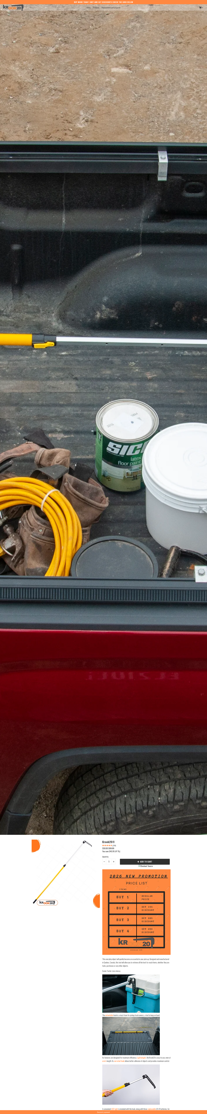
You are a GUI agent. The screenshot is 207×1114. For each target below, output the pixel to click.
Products (96, 7)
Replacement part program (111, 7)
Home (89, 7)
